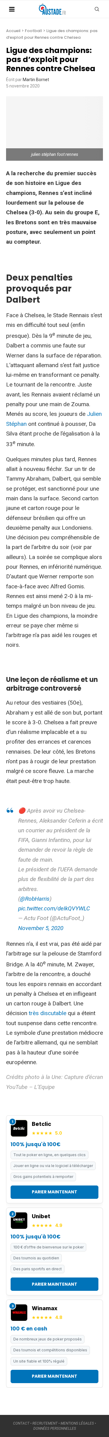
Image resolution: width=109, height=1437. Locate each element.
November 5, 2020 (40, 928)
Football (33, 31)
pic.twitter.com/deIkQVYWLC (54, 908)
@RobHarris (35, 898)
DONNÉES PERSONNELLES (54, 1428)
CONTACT (21, 1423)
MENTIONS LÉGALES (77, 1423)
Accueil (13, 31)
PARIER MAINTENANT (54, 1192)
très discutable (47, 1013)
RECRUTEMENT (45, 1423)
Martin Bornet (36, 79)
